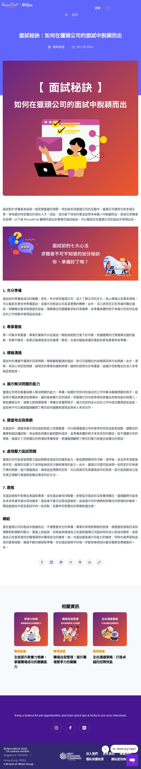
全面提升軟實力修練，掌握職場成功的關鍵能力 (30, 662)
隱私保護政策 (95, 759)
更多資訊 (109, 753)
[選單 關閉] (107, 8)
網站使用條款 (120, 759)
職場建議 (20, 651)
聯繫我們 (125, 753)
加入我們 (92, 753)
